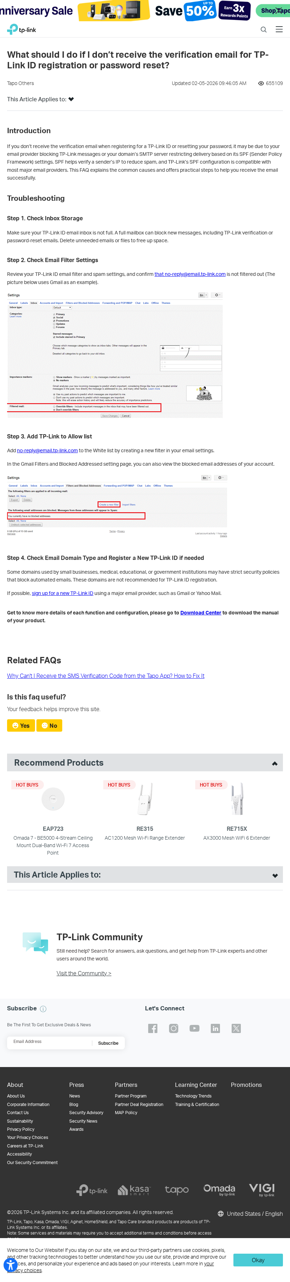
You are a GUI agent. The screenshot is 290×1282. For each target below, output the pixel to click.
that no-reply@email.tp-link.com (190, 274)
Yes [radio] (25, 725)
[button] (71, 101)
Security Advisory (86, 1112)
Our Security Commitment (32, 1162)
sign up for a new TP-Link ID (62, 593)
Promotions (246, 1084)
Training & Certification (197, 1104)
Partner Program (130, 1096)
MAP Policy (126, 1112)
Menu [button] (279, 25)
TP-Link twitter (236, 1028)
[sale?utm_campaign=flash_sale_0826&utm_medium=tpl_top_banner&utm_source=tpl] (145, 10)
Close (278, 10)
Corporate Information (28, 1104)
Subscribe (108, 1043)
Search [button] (263, 25)
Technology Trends (193, 1096)
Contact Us (18, 1112)
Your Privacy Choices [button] (27, 1137)
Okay (258, 1260)
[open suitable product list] (273, 874)
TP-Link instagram (173, 1028)
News (74, 1096)
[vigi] (261, 1190)
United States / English (254, 1213)
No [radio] (53, 725)
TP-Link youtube (194, 1028)
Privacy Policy (20, 1129)
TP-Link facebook (153, 1028)
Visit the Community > (84, 973)
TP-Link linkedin (215, 1028)
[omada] (219, 1190)
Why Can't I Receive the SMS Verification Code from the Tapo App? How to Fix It (105, 675)
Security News (83, 1121)
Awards (76, 1129)
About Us (16, 1096)
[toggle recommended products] (273, 762)
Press (76, 1084)
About (15, 1084)
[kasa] (134, 1190)
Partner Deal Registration (139, 1104)
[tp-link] (92, 1190)
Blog (73, 1104)
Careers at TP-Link (25, 1145)
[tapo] (177, 1190)
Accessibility (19, 1154)
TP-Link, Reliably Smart (21, 27)
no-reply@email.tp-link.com (47, 450)
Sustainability (20, 1121)
